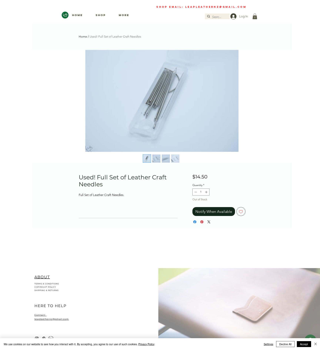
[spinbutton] (201, 192)
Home (83, 36)
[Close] (315, 344)
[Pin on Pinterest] (202, 222)
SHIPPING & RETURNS (46, 290)
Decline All (285, 344)
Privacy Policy (146, 344)
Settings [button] (268, 344)
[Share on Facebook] (195, 222)
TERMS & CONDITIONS (46, 284)
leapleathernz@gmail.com (229, 7)
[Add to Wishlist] (240, 211)
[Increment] (206, 192)
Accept (304, 344)
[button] (254, 16)
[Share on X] (209, 222)
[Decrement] (195, 192)
